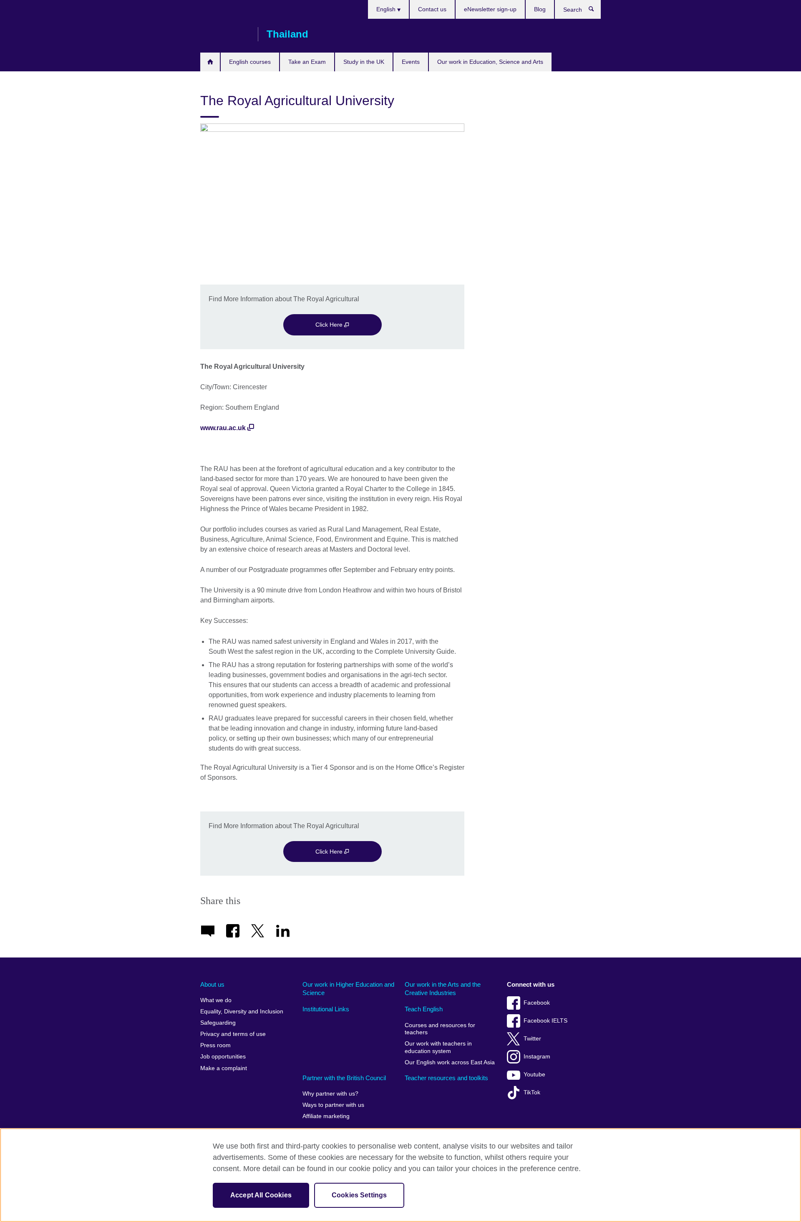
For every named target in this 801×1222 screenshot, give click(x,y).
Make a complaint (223, 1068)
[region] (400, 1175)
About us (212, 984)
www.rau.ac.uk (223, 427)
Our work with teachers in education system (438, 1047)
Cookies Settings (359, 1195)
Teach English (424, 1009)
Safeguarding (218, 1023)
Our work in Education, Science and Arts (490, 61)
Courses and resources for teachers (440, 1029)
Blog (540, 9)
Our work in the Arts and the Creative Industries (443, 988)
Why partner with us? (330, 1094)
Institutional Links (325, 1009)
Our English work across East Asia (450, 1062)
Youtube (534, 1074)
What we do (216, 1000)
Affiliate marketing (326, 1116)
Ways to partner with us (333, 1105)
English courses (250, 61)
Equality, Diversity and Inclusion (241, 1011)
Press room (215, 1045)
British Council (224, 34)
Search (595, 11)
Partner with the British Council (344, 1077)
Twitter (532, 1039)
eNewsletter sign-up (490, 9)
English (386, 9)
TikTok (532, 1092)
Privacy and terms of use (233, 1034)
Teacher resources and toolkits (446, 1077)
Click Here (329, 324)
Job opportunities (223, 1056)
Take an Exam (307, 61)
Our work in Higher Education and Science (348, 988)
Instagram (537, 1056)
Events (411, 61)
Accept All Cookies (261, 1195)
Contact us (432, 9)
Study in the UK (363, 61)
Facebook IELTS (545, 1021)
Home (210, 62)
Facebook (537, 1003)
